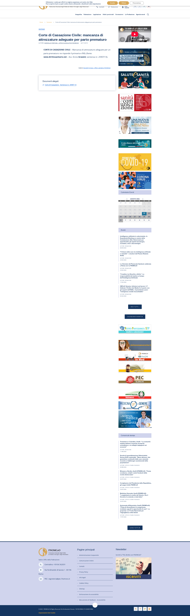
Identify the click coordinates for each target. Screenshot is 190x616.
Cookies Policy (83, 583)
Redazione (114, 7)
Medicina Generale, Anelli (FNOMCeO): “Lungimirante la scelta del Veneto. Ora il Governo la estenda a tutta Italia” (134, 495)
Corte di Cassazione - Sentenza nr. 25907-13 (60, 85)
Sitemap (82, 589)
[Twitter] (145, 609)
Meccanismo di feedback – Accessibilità (92, 600)
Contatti (101, 7)
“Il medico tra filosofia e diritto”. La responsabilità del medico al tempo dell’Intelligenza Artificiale (132, 275)
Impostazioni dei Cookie (47, 613)
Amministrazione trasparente (89, 555)
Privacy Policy (83, 572)
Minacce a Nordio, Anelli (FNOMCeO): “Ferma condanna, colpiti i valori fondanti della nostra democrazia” (135, 472)
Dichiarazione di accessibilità (88, 594)
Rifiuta (124, 3)
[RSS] (136, 609)
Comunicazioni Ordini (86, 561)
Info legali (82, 577)
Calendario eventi (134, 316)
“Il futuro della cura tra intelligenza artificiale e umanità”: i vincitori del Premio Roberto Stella (135, 253)
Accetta (112, 3)
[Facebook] (140, 609)
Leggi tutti (134, 528)
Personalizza (137, 3)
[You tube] (149, 609)
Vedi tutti (134, 307)
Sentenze (49, 22)
